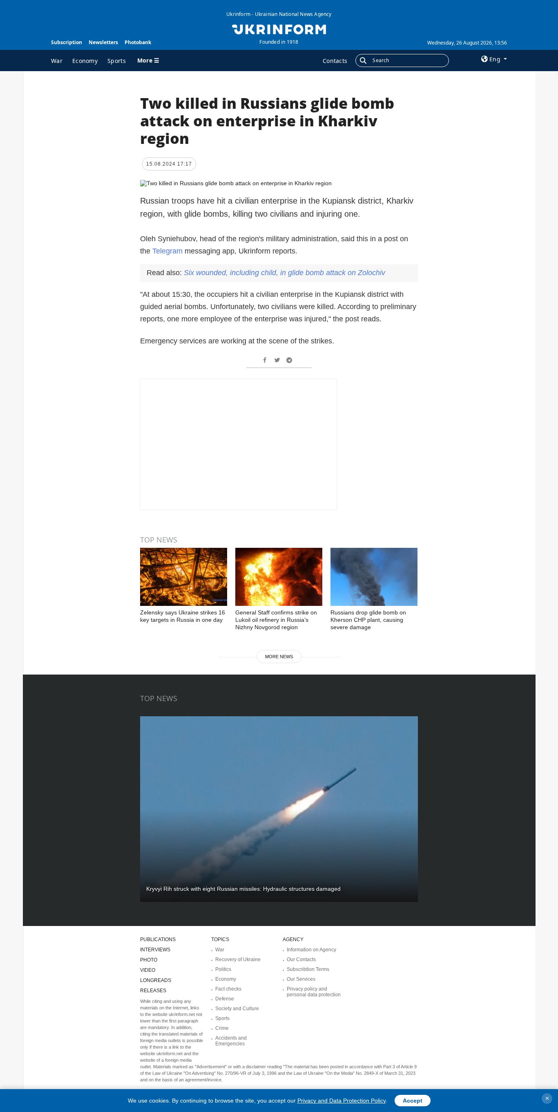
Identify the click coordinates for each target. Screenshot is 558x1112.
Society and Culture (237, 1008)
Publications (158, 939)
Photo (148, 960)
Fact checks (228, 989)
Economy (85, 61)
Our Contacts (301, 959)
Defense (224, 999)
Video (147, 970)
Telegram (168, 251)
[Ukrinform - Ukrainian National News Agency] (279, 28)
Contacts (335, 61)
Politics (223, 969)
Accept (412, 1100)
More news (279, 656)
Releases (153, 990)
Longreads (155, 980)
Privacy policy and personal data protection (314, 992)
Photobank (138, 42)
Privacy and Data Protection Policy (341, 1100)
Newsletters (103, 42)
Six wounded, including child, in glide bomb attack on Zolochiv (284, 273)
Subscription (66, 42)
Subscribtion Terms (308, 969)
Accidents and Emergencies (231, 1041)
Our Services (301, 979)
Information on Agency (311, 950)
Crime (222, 1028)
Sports (116, 61)
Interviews (155, 950)
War (56, 61)
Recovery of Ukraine (238, 959)
